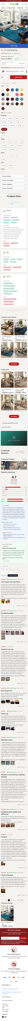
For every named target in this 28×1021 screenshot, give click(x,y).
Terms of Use (5, 989)
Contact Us (5, 1004)
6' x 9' (11, 122)
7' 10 (3, 159)
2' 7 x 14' (4, 149)
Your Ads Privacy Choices (9, 992)
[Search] (4, 4)
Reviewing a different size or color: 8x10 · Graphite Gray (13, 675)
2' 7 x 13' (19, 145)
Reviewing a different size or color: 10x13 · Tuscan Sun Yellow (12, 887)
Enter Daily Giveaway (7, 1000)
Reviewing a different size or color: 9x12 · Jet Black (12, 698)
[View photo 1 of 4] (3, 702)
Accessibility (5, 1011)
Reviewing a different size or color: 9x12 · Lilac (11, 629)
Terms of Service (15, 943)
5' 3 (12, 155)
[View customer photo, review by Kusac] (14, 465)
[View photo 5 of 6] (22, 633)
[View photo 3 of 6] (12, 633)
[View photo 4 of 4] (17, 702)
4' (7, 155)
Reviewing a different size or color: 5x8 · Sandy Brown (12, 558)
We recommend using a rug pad (17, 67)
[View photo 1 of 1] (3, 863)
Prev (6, 900)
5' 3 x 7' (23, 118)
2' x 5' (10, 142)
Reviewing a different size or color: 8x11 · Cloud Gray (12, 801)
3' (2, 155)
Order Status (5, 1006)
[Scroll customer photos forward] (25, 465)
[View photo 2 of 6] (8, 633)
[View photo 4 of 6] (17, 633)
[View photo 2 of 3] (8, 728)
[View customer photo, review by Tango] (22, 465)
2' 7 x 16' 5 (12, 149)
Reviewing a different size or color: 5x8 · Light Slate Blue (13, 759)
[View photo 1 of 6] (3, 633)
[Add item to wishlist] (12, 320)
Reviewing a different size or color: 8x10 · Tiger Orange (13, 860)
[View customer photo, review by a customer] (5, 465)
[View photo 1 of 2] (3, 601)
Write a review (16, 53)
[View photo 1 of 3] (3, 728)
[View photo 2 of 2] (8, 601)
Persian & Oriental (11, 7)
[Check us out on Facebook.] (3, 1017)
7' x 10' (17, 122)
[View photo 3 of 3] (12, 728)
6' (16, 155)
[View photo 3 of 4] (12, 702)
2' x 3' (3, 118)
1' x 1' (3, 135)
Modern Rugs (20, 7)
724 (18, 900)
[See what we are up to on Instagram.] (5, 1017)
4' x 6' (16, 118)
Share (14, 83)
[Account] (22, 4)
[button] (13, 11)
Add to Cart (18, 77)
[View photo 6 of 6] (3, 637)
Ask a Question (5, 83)
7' (20, 155)
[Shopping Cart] (26, 4)
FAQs (3, 1007)
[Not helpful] (26, 867)
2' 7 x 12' (12, 145)
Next (22, 900)
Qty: (2, 77)
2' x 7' (16, 142)
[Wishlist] (24, 4)
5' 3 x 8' (4, 122)
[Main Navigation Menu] (1, 4)
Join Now (23, 938)
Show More (14, 364)
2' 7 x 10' (4, 145)
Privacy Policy (4, 942)
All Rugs (3, 7)
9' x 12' (19, 125)
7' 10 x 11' (12, 125)
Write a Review (13, 575)
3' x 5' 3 (10, 118)
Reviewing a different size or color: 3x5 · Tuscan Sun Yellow (14, 598)
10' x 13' (4, 129)
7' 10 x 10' (4, 125)
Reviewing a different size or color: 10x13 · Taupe (11, 821)
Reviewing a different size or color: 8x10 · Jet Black (12, 724)
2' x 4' (3, 142)
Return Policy (5, 1009)
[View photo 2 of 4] (8, 702)
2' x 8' (22, 142)
